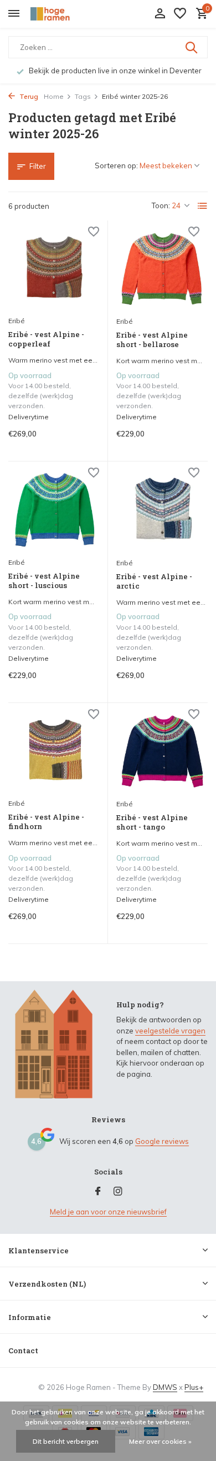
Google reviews (162, 1141)
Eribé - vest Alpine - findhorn (46, 821)
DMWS (165, 1387)
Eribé (16, 321)
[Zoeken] (192, 47)
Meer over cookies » (160, 1441)
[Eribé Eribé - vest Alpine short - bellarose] (162, 270)
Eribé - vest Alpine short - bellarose (152, 339)
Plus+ (193, 1387)
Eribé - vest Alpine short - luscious (44, 580)
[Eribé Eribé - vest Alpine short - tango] (162, 752)
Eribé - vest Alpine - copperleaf (46, 339)
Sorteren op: (116, 165)
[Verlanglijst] (180, 14)
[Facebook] (98, 1191)
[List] (203, 206)
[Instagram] (118, 1191)
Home (54, 96)
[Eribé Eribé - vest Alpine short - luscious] (53, 510)
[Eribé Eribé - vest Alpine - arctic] (162, 511)
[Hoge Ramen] (58, 14)
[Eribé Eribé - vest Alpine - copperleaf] (53, 269)
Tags (83, 96)
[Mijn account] (160, 14)
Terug (28, 96)
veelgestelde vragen (170, 1030)
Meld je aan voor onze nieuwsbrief (108, 1211)
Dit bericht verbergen (66, 1441)
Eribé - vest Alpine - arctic (154, 581)
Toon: (161, 205)
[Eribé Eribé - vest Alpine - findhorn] (53, 752)
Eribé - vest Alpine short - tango (152, 822)
